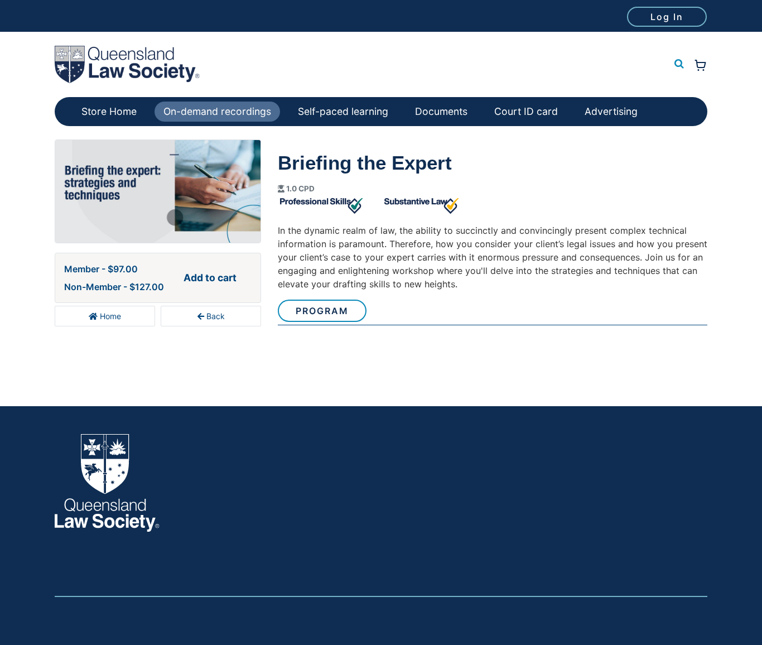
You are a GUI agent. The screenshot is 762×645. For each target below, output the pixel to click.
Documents (441, 111)
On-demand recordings (217, 111)
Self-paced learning (343, 111)
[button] (677, 64)
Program (322, 310)
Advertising (611, 111)
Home (109, 316)
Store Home (109, 111)
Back (214, 316)
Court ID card (526, 111)
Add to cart (210, 277)
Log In (666, 16)
